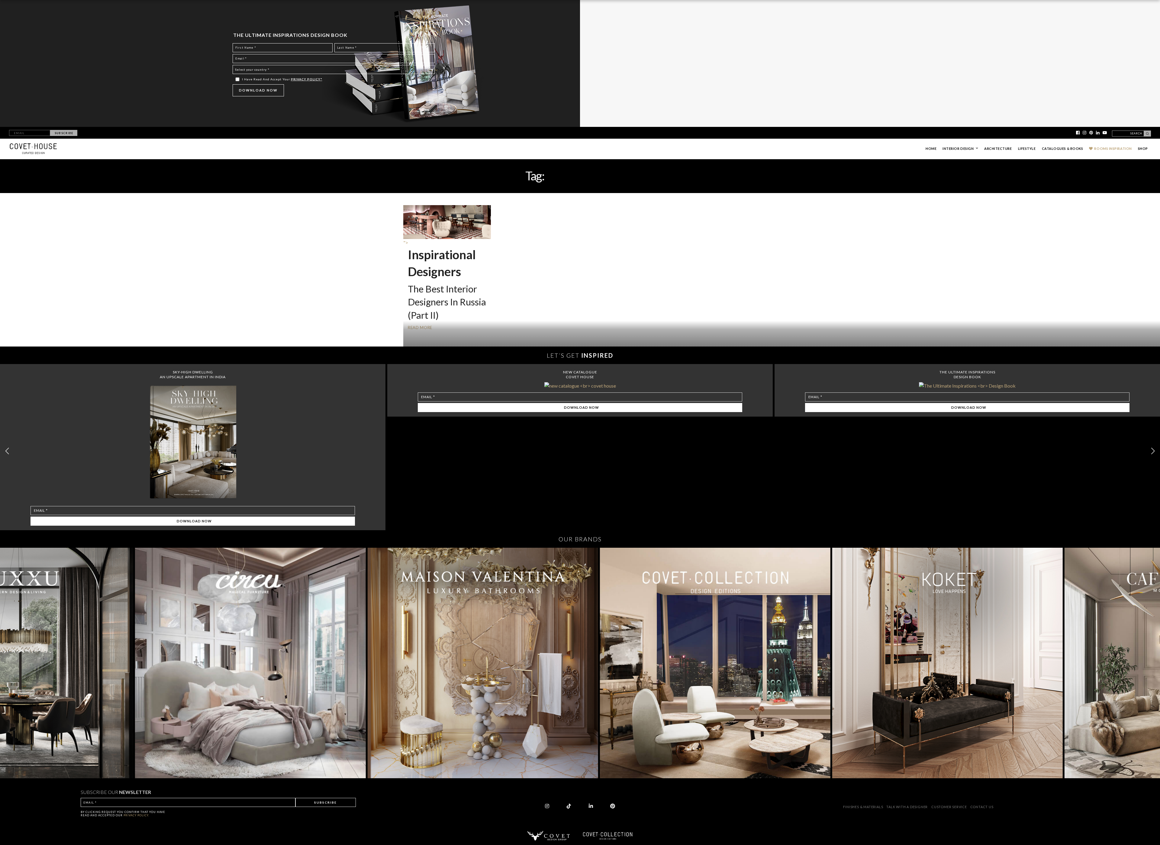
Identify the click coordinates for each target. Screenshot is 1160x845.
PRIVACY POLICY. (136, 815)
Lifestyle (1027, 148)
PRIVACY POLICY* (306, 79)
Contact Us (982, 807)
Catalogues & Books (1062, 148)
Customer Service (949, 807)
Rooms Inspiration (1113, 148)
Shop (1143, 148)
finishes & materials (863, 807)
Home (931, 148)
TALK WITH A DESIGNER (907, 807)
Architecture (998, 148)
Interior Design (958, 148)
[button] (1153, 451)
